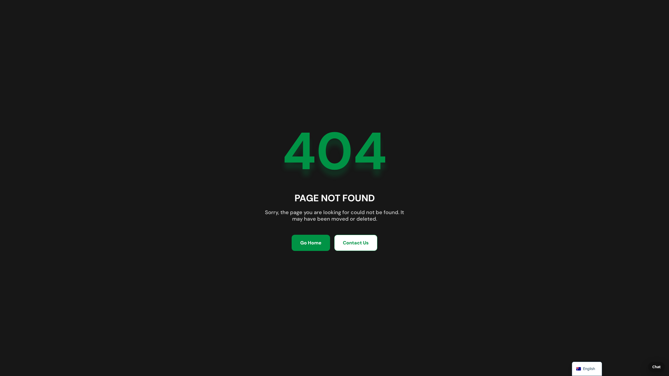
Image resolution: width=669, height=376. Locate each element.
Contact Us (356, 243)
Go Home (310, 243)
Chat (656, 366)
